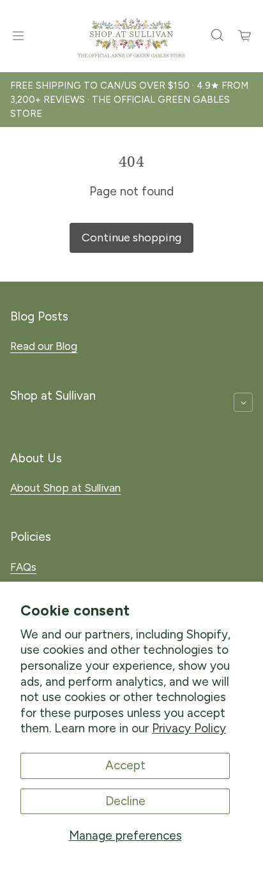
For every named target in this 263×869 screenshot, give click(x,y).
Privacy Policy (189, 728)
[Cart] (245, 35)
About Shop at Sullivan (65, 487)
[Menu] (18, 35)
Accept (125, 765)
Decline (125, 801)
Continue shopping (131, 237)
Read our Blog (43, 346)
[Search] (217, 35)
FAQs (23, 567)
